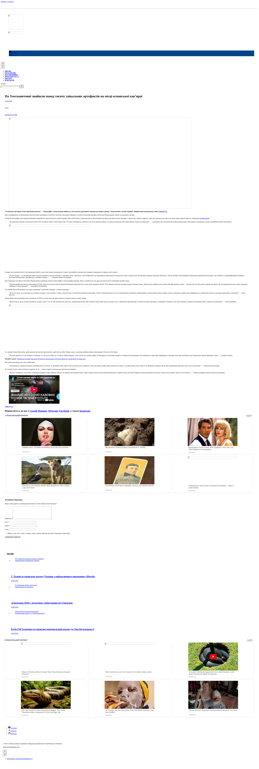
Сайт (6, 529)
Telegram (53, 411)
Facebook (64, 411)
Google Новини (38, 411)
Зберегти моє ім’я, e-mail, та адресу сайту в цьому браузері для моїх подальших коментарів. (38, 533)
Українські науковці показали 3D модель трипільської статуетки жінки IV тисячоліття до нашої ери (51, 359)
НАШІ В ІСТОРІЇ (11, 115)
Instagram (84, 411)
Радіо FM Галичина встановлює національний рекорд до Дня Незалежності (52, 629)
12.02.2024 (8, 101)
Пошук (3, 84)
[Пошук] (22, 86)
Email (7, 526)
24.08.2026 (14, 581)
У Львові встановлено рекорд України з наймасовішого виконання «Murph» (53, 576)
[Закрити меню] (3, 67)
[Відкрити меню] (3, 63)
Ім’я (7, 522)
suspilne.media (204, 218)
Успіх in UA (163, 211)
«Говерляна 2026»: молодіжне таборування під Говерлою (42, 603)
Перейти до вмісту (7, 2)
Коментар (9, 518)
